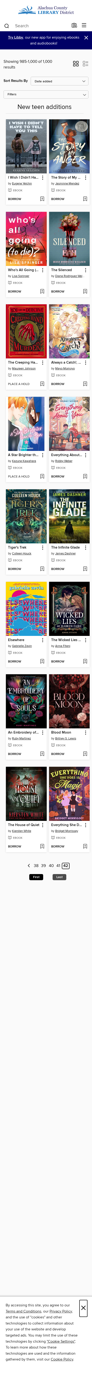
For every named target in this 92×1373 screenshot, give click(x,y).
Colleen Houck (21, 553)
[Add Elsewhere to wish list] (42, 662)
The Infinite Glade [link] (65, 548)
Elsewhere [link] (16, 640)
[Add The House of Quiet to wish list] (42, 847)
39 (43, 866)
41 (58, 866)
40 (51, 866)
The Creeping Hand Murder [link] (24, 363)
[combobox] (36, 26)
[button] (76, 65)
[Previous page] (29, 866)
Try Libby (15, 37)
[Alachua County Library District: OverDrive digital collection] (46, 10)
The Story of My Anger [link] (67, 178)
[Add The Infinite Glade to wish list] (85, 569)
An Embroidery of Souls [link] (24, 733)
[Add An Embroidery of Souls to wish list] (42, 754)
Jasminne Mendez (67, 183)
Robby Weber (63, 461)
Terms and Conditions (23, 1311)
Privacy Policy (61, 1311)
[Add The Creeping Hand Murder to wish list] (42, 384)
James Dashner (65, 553)
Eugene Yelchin (22, 183)
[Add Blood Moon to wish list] (85, 754)
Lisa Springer (20, 276)
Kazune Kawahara (24, 461)
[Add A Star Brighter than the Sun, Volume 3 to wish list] (42, 477)
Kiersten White (21, 831)
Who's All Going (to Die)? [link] (24, 270)
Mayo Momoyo (65, 368)
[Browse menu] (84, 25)
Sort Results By (16, 81)
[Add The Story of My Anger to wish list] (85, 199)
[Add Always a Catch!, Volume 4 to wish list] (85, 384)
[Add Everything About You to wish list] (85, 477)
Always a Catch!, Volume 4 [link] (67, 363)
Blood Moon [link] (61, 733)
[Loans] (74, 26)
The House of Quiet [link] (23, 825)
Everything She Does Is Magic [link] (67, 825)
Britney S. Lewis (65, 738)
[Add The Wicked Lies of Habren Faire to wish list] (85, 662)
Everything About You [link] (67, 455)
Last (59, 877)
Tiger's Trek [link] (17, 548)
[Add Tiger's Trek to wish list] (42, 569)
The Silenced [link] (61, 270)
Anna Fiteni (62, 646)
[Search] (7, 25)
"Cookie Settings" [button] (61, 1341)
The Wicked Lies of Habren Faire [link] (67, 640)
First (36, 877)
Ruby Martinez (21, 738)
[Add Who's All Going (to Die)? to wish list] (42, 292)
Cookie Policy (62, 1359)
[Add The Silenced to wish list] (85, 292)
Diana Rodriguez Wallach (70, 276)
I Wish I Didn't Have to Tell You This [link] (24, 178)
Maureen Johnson (24, 368)
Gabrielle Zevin (22, 646)
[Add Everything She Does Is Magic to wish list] (85, 847)
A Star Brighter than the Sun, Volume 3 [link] (24, 455)
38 (36, 866)
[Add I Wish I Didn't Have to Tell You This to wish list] (42, 199)
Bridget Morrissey (66, 831)
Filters (12, 94)
